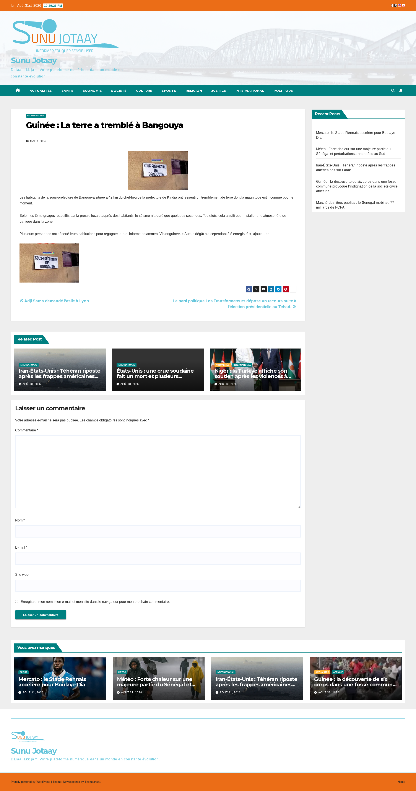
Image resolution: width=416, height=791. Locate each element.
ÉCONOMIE (92, 91)
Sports (169, 91)
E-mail (21, 547)
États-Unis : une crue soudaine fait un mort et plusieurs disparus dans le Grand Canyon (156, 376)
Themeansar (92, 781)
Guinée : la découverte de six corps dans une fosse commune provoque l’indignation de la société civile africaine (357, 186)
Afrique (338, 672)
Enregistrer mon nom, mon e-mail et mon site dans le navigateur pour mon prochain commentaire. (95, 602)
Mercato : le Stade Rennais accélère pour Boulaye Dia (52, 682)
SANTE (67, 91)
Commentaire (26, 430)
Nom (20, 520)
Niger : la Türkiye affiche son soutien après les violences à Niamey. (250, 376)
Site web (22, 574)
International (250, 91)
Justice (218, 91)
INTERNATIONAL (36, 115)
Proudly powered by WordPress (31, 781)
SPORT (23, 672)
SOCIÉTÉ (119, 91)
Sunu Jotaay (34, 60)
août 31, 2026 (33, 692)
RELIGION (194, 91)
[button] (393, 90)
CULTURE (144, 91)
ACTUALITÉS (41, 91)
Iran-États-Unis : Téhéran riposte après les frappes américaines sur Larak (59, 376)
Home (401, 781)
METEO (122, 672)
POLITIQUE (283, 91)
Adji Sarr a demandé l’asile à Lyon (56, 301)
